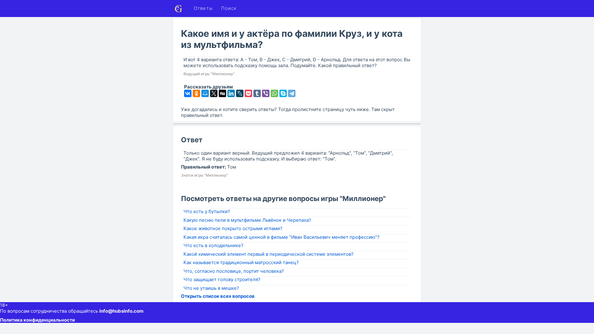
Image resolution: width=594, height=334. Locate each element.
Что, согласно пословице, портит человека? (233, 271)
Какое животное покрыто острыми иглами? (232, 228)
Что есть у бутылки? (206, 211)
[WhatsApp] (274, 93)
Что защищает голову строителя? (221, 279)
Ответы (203, 8)
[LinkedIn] (231, 93)
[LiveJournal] (239, 93)
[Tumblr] (257, 93)
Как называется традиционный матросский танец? (241, 262)
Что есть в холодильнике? (213, 245)
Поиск (229, 8)
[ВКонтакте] (188, 93)
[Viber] (265, 93)
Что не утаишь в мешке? (211, 288)
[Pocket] (248, 93)
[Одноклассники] (196, 93)
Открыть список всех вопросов (218, 296)
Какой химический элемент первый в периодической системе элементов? (268, 254)
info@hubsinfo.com (121, 311)
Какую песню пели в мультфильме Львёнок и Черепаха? (247, 220)
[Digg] (222, 93)
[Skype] (283, 93)
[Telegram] (291, 93)
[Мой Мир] (205, 93)
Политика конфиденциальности (37, 320)
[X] (213, 93)
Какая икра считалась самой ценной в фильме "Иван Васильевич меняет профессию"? (281, 237)
